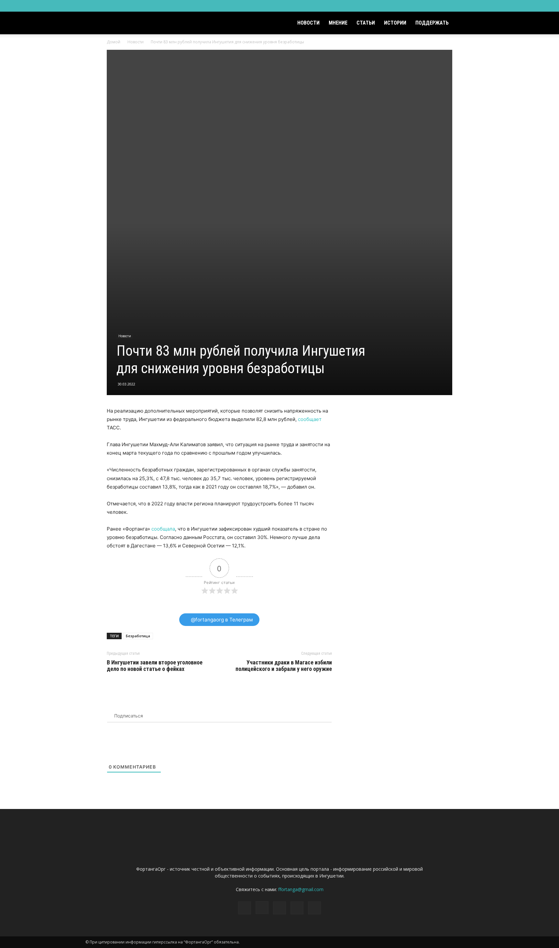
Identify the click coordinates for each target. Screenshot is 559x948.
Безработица (138, 635)
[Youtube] (469, 6)
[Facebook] (426, 6)
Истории (395, 23)
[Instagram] (437, 6)
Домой (113, 42)
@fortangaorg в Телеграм (221, 620)
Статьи (365, 23)
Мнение (338, 23)
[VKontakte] (458, 6)
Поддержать (432, 23)
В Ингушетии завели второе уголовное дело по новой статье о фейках (155, 665)
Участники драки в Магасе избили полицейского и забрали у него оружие (284, 665)
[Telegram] (447, 6)
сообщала (163, 529)
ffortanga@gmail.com (300, 889)
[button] (466, 23)
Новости (308, 23)
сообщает (310, 419)
